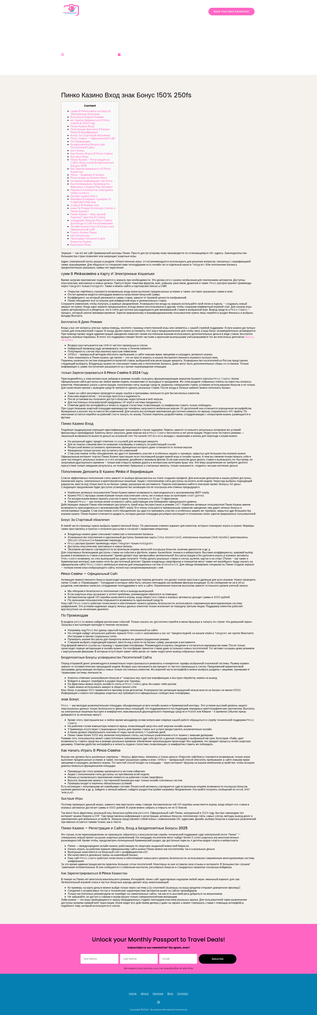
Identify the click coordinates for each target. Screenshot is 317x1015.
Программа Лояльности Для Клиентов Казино (87, 240)
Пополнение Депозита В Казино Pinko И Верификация (90, 130)
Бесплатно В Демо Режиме (87, 117)
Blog (180, 11)
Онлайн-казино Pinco (83, 196)
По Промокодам (80, 141)
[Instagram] (203, 11)
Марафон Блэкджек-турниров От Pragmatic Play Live (90, 200)
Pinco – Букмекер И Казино (87, 175)
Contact (192, 11)
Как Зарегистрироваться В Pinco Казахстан (90, 170)
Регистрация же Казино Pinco (88, 178)
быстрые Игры (79, 157)
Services (168, 11)
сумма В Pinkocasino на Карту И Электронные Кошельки (90, 112)
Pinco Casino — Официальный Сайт (92, 138)
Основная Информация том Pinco (91, 181)
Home (143, 11)
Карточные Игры (80, 245)
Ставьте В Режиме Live (84, 205)
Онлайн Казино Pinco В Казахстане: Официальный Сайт (92, 228)
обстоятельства (80, 235)
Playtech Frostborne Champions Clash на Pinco (91, 191)
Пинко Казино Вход (82, 126)
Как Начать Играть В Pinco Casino (91, 153)
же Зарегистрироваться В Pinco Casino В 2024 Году (90, 121)
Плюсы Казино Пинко (83, 232)
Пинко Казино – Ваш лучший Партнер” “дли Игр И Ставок (88, 215)
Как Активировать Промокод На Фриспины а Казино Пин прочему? (91, 185)
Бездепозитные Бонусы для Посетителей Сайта (87, 146)
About (155, 11)
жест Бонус (77, 150)
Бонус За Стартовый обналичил (90, 135)
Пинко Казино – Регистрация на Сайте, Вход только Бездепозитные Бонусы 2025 (92, 163)
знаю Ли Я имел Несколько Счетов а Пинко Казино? (92, 209)
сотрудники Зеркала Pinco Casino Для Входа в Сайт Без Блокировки (91, 222)
